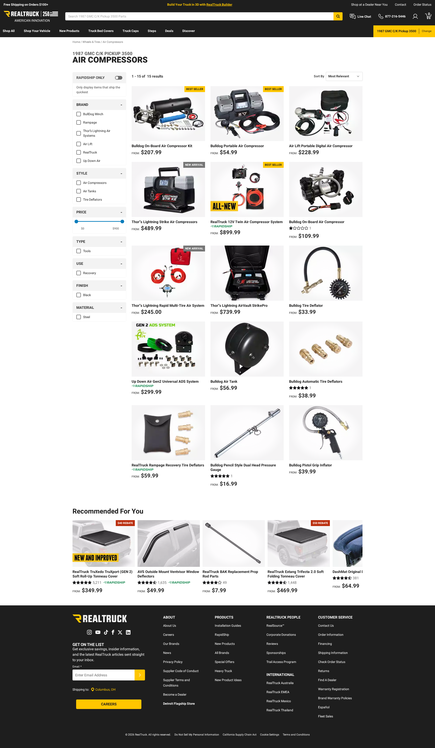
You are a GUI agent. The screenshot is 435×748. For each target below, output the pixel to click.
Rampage (90, 122)
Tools (87, 251)
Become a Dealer (174, 694)
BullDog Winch (93, 114)
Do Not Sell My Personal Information (196, 734)
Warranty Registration (333, 689)
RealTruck (90, 152)
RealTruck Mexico (278, 701)
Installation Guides (228, 625)
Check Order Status (331, 662)
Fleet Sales (325, 716)
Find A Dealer (327, 680)
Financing (325, 644)
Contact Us (326, 625)
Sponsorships (276, 653)
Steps (152, 31)
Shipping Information (333, 653)
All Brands (222, 653)
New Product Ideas (228, 680)
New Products (69, 31)
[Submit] (140, 675)
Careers (168, 634)
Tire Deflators (92, 199)
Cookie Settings (269, 734)
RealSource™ (275, 625)
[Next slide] (357, 557)
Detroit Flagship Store (179, 703)
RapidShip (222, 634)
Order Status (422, 4)
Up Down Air (91, 161)
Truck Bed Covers (101, 31)
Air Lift (87, 144)
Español (323, 707)
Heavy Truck (223, 671)
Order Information (330, 634)
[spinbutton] (83, 228)
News (167, 653)
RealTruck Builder (219, 4)
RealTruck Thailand (279, 710)
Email (77, 666)
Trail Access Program (281, 662)
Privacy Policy (173, 662)
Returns (323, 671)
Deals (169, 31)
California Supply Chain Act (239, 734)
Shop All (9, 31)
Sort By (319, 76)
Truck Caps (131, 31)
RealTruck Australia (280, 683)
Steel (86, 317)
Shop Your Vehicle (37, 31)
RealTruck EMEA (277, 692)
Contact (400, 4)
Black (87, 295)
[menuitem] (8, 31)
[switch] (99, 77)
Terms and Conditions (296, 734)
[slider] (76, 221)
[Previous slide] (77, 557)
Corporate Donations (281, 634)
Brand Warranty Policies (335, 698)
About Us (169, 625)
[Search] (338, 16)
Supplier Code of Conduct (181, 671)
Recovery (89, 273)
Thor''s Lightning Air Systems (96, 133)
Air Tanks (89, 191)
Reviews (272, 644)
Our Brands (171, 644)
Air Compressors (94, 183)
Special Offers (224, 662)
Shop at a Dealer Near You (369, 4)
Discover (188, 31)
